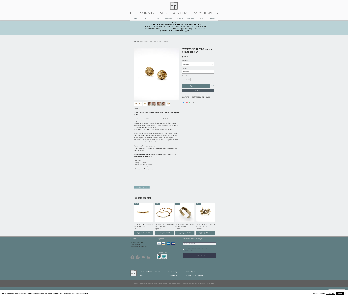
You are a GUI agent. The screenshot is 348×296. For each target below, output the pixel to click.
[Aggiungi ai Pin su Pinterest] (187, 103)
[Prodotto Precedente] (131, 212)
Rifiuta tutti (331, 293)
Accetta (340, 293)
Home (136, 41)
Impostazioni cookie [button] (319, 293)
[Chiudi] (346, 293)
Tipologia (185, 60)
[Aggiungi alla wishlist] (212, 86)
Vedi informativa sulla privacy (80, 293)
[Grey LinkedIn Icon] (148, 257)
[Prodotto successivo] (218, 212)
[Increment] (189, 79)
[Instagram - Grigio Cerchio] (138, 257)
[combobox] (198, 64)
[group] (174, 219)
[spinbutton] (186, 79)
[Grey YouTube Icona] (143, 257)
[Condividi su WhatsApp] (190, 103)
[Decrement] (183, 79)
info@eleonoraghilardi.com (138, 246)
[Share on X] (194, 103)
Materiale (185, 68)
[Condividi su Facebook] (183, 103)
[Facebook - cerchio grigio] (132, 257)
